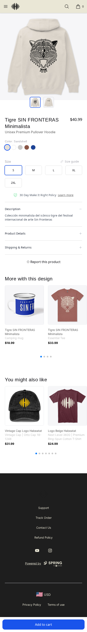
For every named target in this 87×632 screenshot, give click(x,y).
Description (12, 209)
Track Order (44, 517)
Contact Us (43, 527)
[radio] (13, 170)
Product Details (15, 233)
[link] (24, 304)
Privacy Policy (31, 604)
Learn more (65, 195)
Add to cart (43, 624)
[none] (69, 162)
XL (73, 170)
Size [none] (8, 161)
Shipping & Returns (18, 247)
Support (43, 507)
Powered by (33, 563)
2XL (13, 183)
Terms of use (56, 604)
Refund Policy (43, 537)
